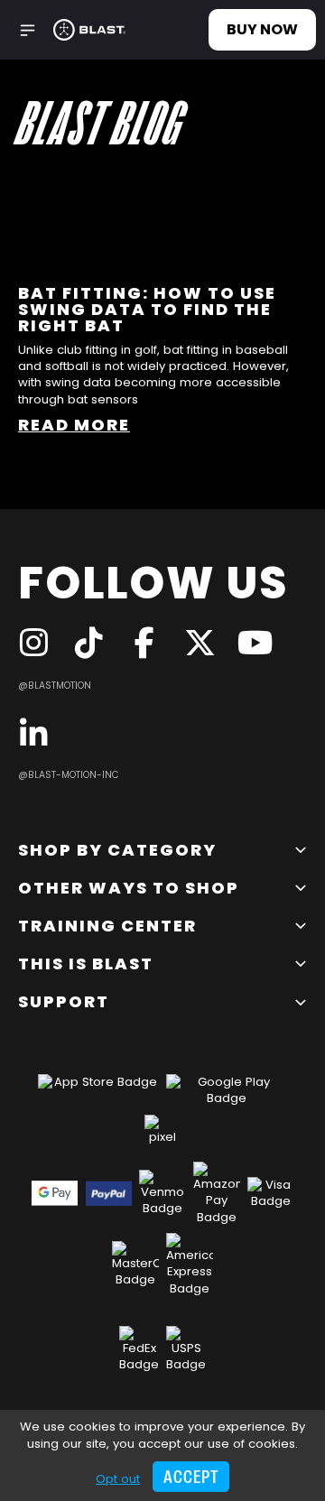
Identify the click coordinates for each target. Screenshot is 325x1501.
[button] (27, 30)
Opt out (118, 1478)
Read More (74, 424)
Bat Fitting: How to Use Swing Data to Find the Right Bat (147, 309)
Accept (190, 1477)
